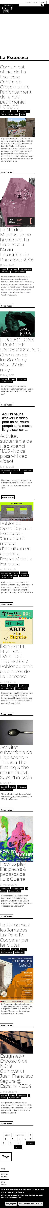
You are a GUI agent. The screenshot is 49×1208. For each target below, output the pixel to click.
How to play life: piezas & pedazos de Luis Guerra (13, 871)
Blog (3, 1169)
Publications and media (9, 114)
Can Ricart (5, 950)
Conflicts (15, 950)
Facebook (2, 8)
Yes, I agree (11, 1204)
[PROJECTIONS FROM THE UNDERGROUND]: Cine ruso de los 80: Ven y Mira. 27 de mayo (20, 355)
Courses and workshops (9, 471)
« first (7, 1135)
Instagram (11, 8)
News (14, 112)
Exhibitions (13, 269)
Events (3, 269)
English (42, 2)
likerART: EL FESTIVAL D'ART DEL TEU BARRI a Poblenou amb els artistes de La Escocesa (16, 661)
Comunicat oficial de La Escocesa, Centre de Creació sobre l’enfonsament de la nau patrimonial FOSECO (16, 87)
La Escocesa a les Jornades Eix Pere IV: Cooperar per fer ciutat (15, 935)
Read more (7, 172)
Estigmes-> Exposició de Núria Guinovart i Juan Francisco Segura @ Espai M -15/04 (16, 1071)
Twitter (5, 8)
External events (25, 269)
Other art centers (18, 271)
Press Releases (24, 112)
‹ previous (20, 1135)
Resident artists (6, 381)
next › (30, 1143)
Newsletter (9, 5)
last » (17, 1147)
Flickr (8, 8)
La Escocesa (5, 112)
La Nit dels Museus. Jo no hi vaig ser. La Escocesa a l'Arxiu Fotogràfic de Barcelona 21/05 (17, 245)
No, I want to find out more (30, 1204)
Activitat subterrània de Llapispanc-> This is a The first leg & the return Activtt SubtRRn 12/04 (16, 762)
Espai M (4, 379)
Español (29, 2)
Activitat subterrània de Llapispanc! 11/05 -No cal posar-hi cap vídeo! (16, 448)
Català (35, 2)
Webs (23, 114)
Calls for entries (4, 1175)
